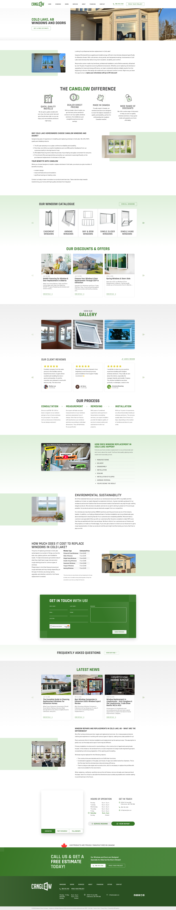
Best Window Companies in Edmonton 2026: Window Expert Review (88, 701)
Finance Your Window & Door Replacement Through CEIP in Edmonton (87, 280)
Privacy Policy (104, 908)
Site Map (90, 908)
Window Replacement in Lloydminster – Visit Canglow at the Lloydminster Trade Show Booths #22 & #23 (119, 702)
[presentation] (33, 223)
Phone (72, 612)
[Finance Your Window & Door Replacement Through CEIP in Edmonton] (88, 264)
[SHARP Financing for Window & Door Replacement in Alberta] (56, 264)
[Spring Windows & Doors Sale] (119, 264)
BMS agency (116, 908)
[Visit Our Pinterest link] (143, 895)
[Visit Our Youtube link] (141, 895)
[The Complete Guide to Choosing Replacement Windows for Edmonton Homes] (56, 685)
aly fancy (83, 386)
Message (92, 606)
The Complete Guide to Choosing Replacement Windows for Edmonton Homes (56, 701)
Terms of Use (96, 908)
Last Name (73, 606)
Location (52, 618)
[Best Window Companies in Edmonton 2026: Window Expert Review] (88, 685)
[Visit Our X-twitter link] (137, 895)
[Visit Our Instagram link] (139, 895)
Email (51, 612)
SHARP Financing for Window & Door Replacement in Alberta (55, 279)
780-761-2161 (124, 807)
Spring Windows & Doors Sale (118, 278)
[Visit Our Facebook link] (135, 895)
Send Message (119, 632)
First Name (53, 606)
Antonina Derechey (118, 386)
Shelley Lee (52, 386)
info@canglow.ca (126, 810)
